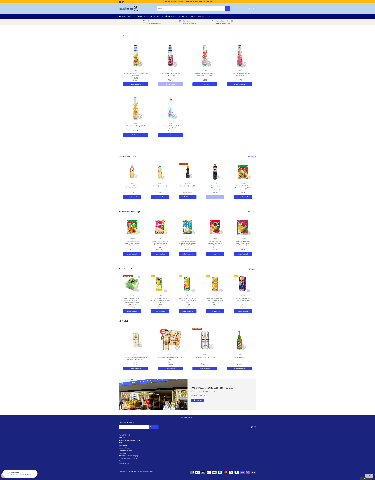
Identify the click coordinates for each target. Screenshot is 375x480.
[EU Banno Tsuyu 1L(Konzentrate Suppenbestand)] (215, 172)
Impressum (122, 453)
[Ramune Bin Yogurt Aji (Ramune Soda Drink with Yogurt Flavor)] (170, 108)
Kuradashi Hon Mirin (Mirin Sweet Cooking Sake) (132, 187)
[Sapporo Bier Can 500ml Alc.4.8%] (204, 340)
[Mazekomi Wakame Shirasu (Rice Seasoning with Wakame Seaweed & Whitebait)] (188, 227)
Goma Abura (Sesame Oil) (187, 186)
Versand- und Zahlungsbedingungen (129, 440)
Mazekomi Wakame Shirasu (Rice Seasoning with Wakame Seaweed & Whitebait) (187, 243)
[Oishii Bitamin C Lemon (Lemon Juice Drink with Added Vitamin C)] (160, 284)
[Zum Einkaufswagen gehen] (254, 8)
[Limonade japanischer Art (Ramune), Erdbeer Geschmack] (239, 55)
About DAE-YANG (124, 435)
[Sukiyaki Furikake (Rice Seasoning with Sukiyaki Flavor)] (215, 227)
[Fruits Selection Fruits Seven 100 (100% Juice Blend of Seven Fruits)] (215, 284)
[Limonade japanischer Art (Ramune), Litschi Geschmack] (170, 55)
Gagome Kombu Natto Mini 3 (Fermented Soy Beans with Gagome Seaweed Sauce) (132, 300)
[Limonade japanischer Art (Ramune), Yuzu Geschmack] (135, 55)
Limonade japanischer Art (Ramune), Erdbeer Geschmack (239, 74)
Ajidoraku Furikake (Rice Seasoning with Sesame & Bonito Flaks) (243, 243)
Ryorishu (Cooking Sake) (160, 186)
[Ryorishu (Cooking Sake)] (160, 172)
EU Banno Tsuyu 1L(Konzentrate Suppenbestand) (215, 188)
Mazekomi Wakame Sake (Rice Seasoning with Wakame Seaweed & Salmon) (159, 243)
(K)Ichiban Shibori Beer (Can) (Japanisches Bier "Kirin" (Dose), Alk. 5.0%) (136, 358)
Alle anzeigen (252, 157)
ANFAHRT (122, 437)
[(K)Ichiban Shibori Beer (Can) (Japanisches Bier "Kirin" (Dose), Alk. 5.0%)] (135, 340)
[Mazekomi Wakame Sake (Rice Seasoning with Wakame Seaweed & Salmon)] (160, 227)
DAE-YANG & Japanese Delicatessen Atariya (142, 471)
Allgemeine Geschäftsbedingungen (129, 456)
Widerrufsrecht (123, 445)
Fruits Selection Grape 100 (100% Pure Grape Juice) (243, 299)
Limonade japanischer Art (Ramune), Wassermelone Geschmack (204, 74)
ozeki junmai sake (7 (239, 357)
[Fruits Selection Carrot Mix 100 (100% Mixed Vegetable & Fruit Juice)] (188, 284)
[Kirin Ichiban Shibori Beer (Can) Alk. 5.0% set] (170, 340)
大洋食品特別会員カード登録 (128, 458)
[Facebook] (120, 2)
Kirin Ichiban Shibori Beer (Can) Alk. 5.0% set (170, 358)
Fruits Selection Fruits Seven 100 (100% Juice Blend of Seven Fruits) (215, 300)
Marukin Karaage (124, 463)
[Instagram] (123, 2)
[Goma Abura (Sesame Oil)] (188, 172)
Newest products (126, 269)
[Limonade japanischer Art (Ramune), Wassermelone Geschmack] (204, 55)
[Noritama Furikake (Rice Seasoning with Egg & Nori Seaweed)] (243, 172)
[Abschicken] (227, 8)
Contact (121, 461)
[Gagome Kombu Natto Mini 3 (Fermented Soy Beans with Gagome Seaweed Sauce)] (132, 284)
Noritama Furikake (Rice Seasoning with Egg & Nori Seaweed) (243, 188)
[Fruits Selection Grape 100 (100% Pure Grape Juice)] (243, 284)
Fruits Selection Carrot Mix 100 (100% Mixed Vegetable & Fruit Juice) (187, 300)
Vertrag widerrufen (124, 448)
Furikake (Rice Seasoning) (129, 212)
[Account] (249, 8)
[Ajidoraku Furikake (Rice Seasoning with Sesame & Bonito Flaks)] (243, 227)
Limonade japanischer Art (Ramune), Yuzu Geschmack (136, 74)
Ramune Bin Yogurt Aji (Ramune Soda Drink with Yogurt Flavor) (170, 127)
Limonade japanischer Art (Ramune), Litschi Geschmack (170, 74)
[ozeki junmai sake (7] (239, 340)
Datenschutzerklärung (125, 450)
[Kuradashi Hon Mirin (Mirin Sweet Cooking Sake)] (132, 172)
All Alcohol (123, 321)
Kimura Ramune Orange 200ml (136, 126)
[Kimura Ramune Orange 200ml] (135, 108)
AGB (120, 443)
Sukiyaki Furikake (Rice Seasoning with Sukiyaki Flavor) (215, 243)
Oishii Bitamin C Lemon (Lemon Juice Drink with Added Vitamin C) (160, 300)
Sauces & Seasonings (127, 156)
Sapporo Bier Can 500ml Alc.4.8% (205, 357)
